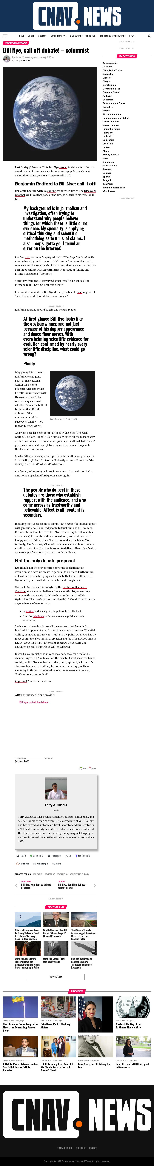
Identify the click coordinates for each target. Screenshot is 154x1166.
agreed (63, 167)
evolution (63, 874)
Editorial (90, 36)
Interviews (108, 133)
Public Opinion (21, 758)
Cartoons (107, 66)
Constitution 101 (111, 89)
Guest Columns (111, 121)
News (131, 36)
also (27, 257)
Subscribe (81, 1148)
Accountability (58, 36)
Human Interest (111, 125)
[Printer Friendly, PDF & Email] (87, 768)
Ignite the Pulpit (111, 129)
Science (107, 173)
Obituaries (108, 162)
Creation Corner (111, 92)
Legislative (108, 140)
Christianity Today (112, 70)
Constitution (109, 85)
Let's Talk (108, 144)
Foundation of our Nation (112, 36)
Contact (42, 36)
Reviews (107, 169)
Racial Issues (110, 165)
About (31, 36)
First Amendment (112, 114)
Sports (106, 177)
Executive (108, 107)
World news (109, 191)
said (79, 292)
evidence (50, 874)
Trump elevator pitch (114, 187)
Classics (107, 78)
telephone (38, 616)
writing (30, 611)
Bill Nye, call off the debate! (33, 702)
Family (106, 110)
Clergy (106, 81)
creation (38, 874)
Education (108, 100)
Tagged (107, 180)
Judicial (107, 136)
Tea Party (108, 184)
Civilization (75, 36)
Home (21, 36)
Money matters (111, 154)
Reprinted (21, 681)
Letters (106, 147)
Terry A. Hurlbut (23, 60)
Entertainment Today (114, 103)
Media (106, 151)
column (51, 191)
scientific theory (80, 874)
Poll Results (48, 758)
